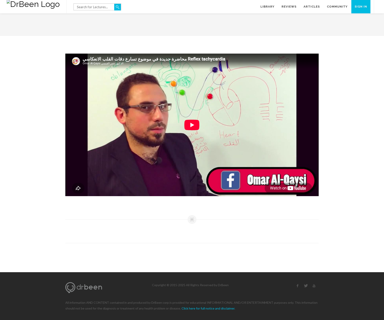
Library (267, 6)
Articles (312, 6)
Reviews (289, 6)
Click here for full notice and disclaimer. (208, 308)
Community (337, 6)
